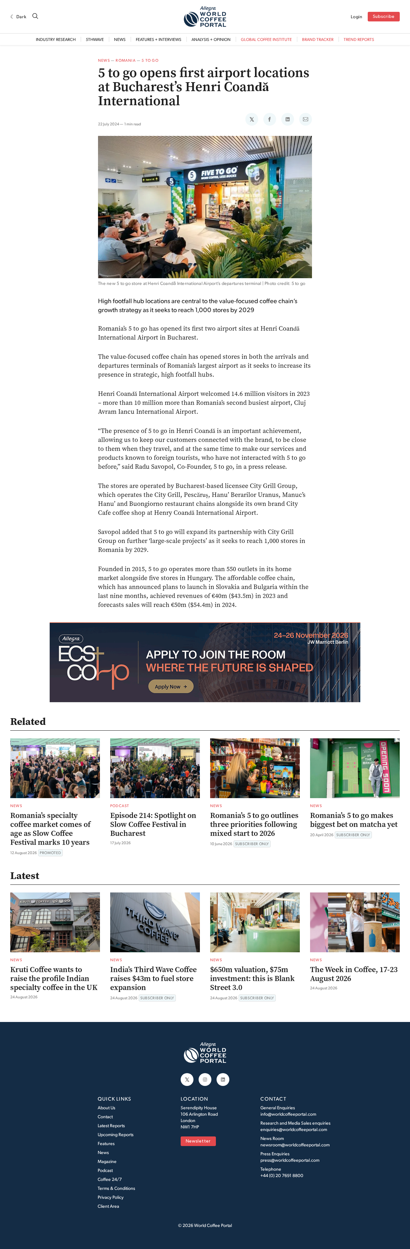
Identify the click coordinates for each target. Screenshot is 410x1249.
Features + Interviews (158, 39)
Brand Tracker (317, 39)
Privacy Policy (111, 1197)
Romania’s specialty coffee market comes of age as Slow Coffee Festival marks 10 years (50, 828)
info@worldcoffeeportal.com (288, 1114)
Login (357, 16)
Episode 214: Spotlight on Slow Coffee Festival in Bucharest (153, 824)
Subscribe (384, 17)
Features (106, 1143)
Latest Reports (111, 1125)
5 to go (150, 60)
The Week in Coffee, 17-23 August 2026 (354, 974)
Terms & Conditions (116, 1188)
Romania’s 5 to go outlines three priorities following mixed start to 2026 (254, 824)
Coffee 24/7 (110, 1179)
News (120, 39)
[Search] (35, 16)
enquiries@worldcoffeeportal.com (293, 1129)
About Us (106, 1107)
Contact (105, 1116)
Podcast (119, 805)
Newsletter (198, 1141)
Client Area (108, 1206)
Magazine (107, 1161)
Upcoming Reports (116, 1134)
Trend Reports (359, 39)
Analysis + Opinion (211, 39)
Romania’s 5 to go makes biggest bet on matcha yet (354, 819)
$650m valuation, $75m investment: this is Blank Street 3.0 (252, 978)
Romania (125, 60)
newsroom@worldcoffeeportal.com (295, 1144)
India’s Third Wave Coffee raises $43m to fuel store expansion (153, 978)
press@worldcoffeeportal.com (289, 1160)
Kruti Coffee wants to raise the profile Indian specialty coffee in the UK (53, 978)
